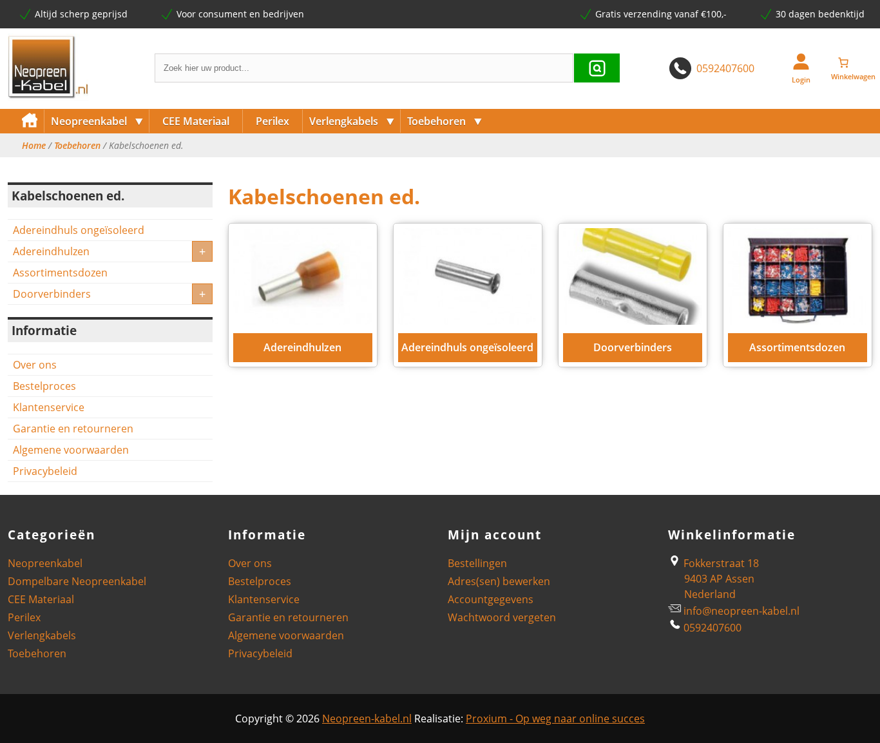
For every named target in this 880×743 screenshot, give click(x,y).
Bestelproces (44, 386)
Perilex (272, 121)
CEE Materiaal (195, 121)
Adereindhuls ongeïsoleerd (78, 230)
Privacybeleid (45, 471)
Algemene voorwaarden (71, 450)
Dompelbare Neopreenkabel (77, 581)
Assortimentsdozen (60, 272)
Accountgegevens (490, 599)
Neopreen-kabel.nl (367, 718)
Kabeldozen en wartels (458, 166)
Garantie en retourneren (73, 428)
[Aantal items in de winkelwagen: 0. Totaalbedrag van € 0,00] (852, 62)
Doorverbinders (52, 294)
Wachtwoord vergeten (502, 617)
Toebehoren (445, 120)
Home (34, 145)
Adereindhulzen (51, 251)
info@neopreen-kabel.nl (741, 611)
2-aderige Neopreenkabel (107, 166)
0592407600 (725, 68)
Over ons (35, 365)
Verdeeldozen (340, 166)
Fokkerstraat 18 (720, 563)
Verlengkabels (352, 120)
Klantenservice (48, 407)
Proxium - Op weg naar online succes (555, 718)
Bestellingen (477, 563)
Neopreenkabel (97, 120)
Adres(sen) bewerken (499, 581)
